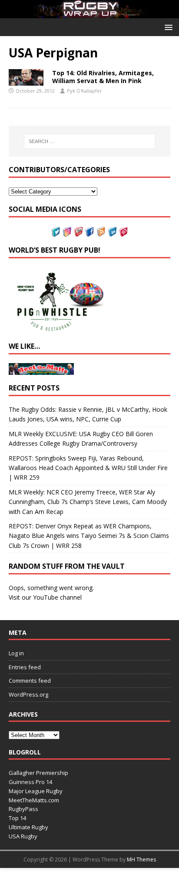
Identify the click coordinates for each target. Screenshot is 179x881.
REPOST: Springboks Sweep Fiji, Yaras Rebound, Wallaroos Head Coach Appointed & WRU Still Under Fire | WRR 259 (88, 468)
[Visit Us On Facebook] (89, 232)
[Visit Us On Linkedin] (112, 232)
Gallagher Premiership (38, 773)
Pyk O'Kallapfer (84, 90)
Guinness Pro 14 (30, 782)
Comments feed (30, 680)
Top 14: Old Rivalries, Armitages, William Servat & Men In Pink (103, 77)
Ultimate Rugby (28, 827)
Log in (16, 653)
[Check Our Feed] (100, 232)
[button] (167, 26)
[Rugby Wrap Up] (89, 13)
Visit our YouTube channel (45, 597)
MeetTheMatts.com (34, 800)
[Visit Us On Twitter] (55, 232)
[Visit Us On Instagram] (67, 232)
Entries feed (25, 667)
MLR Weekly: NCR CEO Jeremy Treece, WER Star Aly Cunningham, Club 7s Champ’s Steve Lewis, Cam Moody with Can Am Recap (88, 502)
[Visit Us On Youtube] (78, 232)
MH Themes (141, 859)
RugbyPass (23, 809)
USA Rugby (23, 836)
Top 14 (17, 818)
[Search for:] (89, 141)
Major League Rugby (36, 791)
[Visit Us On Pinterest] (123, 232)
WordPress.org (28, 694)
